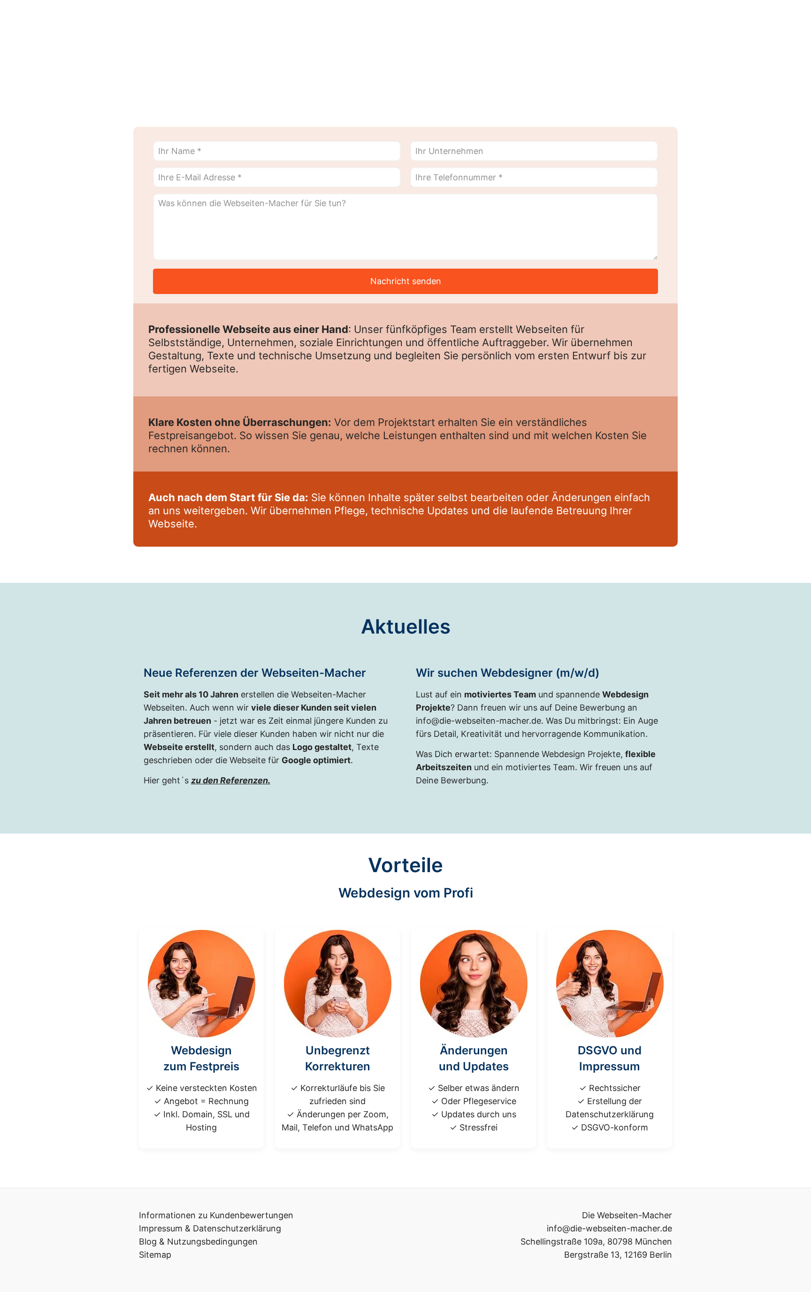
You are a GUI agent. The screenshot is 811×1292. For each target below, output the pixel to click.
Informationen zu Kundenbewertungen (216, 1215)
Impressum (161, 1228)
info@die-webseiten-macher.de (478, 721)
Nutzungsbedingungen (212, 1241)
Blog (148, 1241)
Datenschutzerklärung (237, 1228)
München (653, 1241)
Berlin (661, 1255)
